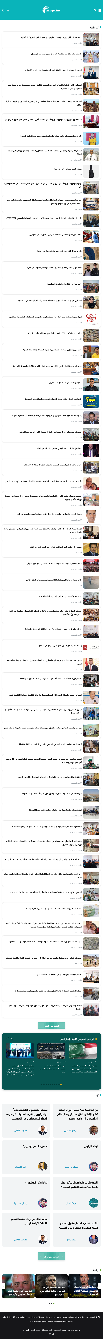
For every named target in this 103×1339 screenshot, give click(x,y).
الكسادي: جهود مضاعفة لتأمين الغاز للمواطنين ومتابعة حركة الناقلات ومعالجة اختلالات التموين (45, 694)
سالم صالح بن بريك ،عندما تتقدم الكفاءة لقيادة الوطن (29, 1220)
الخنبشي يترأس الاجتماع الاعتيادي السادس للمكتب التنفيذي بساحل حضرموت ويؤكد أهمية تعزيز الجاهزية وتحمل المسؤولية (45, 86)
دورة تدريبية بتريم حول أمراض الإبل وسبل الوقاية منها (60, 596)
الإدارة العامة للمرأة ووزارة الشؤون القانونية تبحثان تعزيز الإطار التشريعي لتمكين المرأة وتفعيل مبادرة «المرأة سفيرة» (43, 530)
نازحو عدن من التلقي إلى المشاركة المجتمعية (64, 283)
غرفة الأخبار (71, 1203)
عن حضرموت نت (74, 1329)
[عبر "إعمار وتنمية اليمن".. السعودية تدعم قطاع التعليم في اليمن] (51, 1051)
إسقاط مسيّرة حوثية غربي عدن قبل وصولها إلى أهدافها (60, 645)
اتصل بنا (26, 1329)
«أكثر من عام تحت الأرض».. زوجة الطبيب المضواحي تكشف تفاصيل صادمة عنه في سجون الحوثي (43, 481)
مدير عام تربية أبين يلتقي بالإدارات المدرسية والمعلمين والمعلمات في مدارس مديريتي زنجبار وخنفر (43, 859)
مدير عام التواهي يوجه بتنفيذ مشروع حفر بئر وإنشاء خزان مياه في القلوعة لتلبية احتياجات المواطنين (43, 957)
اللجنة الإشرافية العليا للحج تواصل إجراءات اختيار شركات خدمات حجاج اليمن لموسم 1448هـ (47, 826)
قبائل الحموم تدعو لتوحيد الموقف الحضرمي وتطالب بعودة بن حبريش (54, 563)
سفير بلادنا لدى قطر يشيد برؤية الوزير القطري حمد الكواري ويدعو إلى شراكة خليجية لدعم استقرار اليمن (44, 661)
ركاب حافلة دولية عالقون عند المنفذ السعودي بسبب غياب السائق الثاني (54, 579)
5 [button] (52, 1084)
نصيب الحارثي (20, 1130)
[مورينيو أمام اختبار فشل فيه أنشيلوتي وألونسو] (18, 1286)
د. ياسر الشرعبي (71, 1130)
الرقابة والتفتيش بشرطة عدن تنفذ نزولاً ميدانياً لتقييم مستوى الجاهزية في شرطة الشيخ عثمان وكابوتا (45, 1006)
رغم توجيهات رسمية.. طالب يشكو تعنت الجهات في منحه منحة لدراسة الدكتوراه (51, 135)
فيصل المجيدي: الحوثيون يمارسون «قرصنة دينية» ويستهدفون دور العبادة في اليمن (49, 513)
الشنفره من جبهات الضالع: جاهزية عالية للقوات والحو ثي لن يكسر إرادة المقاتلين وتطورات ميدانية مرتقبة (44, 102)
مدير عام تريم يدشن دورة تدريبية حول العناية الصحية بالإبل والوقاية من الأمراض (50, 431)
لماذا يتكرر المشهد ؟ (36, 1182)
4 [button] (54, 1084)
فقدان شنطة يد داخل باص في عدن (68, 168)
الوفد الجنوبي (91, 1145)
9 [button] (44, 1084)
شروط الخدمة (35, 1329)
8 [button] (46, 1084)
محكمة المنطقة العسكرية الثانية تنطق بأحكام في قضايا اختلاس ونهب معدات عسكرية (48, 990)
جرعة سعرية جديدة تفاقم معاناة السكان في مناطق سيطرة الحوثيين (56, 234)
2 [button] (59, 1084)
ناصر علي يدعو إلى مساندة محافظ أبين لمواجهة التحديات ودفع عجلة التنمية (52, 349)
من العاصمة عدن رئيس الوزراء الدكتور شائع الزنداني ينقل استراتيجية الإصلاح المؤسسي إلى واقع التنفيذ (77, 1113)
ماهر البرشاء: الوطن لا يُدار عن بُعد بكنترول (65, 382)
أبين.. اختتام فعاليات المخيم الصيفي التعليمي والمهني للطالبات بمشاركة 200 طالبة (50, 744)
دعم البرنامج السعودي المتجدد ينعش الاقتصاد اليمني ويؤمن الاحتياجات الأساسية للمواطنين (84, 1068)
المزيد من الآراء (51, 1256)
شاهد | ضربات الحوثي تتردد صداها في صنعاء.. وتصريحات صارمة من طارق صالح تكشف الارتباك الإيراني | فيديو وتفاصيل (44, 842)
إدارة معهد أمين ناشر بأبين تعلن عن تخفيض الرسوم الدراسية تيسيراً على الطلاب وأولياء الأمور (45, 316)
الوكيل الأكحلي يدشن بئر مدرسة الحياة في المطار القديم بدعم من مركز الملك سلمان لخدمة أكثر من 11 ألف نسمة (43, 710)
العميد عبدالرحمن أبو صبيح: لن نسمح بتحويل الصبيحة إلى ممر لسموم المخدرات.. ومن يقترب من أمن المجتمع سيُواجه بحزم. (44, 760)
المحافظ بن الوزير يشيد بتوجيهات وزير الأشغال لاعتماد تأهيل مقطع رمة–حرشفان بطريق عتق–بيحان (43, 119)
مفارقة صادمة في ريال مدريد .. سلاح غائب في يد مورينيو (52, 1290)
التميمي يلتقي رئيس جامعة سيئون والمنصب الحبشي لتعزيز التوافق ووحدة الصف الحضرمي (46, 892)
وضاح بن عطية (71, 1166)
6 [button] (50, 1084)
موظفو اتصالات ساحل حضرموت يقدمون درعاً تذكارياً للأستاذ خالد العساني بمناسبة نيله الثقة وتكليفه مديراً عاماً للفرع (45, 612)
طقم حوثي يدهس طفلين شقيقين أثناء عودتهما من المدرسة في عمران (54, 267)
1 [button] (61, 1084)
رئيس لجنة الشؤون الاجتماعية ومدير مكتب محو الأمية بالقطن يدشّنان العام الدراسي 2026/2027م (44, 218)
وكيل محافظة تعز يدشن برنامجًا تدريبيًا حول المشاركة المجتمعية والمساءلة (53, 628)
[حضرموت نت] (51, 10)
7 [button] (48, 1084)
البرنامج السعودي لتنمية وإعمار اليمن (77, 1038)
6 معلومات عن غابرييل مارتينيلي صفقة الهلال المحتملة (86, 1290)
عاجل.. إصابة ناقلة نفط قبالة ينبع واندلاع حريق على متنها (59, 250)
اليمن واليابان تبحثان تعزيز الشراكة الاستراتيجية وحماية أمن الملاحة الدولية (53, 70)
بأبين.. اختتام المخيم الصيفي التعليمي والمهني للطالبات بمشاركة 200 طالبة (52, 464)
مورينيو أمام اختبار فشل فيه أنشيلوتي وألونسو (19, 1292)
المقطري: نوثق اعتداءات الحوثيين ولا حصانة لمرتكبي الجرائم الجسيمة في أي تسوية (50, 300)
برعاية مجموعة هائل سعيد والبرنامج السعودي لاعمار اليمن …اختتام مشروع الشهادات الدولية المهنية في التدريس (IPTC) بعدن (20, 1069)
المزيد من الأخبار (51, 1025)
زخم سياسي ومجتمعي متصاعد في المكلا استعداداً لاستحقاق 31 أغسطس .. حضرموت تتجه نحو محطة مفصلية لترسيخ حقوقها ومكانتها (44, 201)
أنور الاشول (20, 1166)
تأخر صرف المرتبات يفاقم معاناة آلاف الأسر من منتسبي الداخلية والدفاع (54, 908)
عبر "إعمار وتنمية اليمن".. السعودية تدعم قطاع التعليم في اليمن (52, 1068)
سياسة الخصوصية (60, 1329)
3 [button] (56, 1084)
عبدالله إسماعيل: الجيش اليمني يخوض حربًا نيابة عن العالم (59, 448)
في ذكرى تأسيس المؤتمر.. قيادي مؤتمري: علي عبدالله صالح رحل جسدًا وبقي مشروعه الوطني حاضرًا (43, 727)
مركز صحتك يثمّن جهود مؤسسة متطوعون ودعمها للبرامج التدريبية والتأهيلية (51, 37)
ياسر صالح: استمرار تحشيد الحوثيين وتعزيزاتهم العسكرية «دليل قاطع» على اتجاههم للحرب (47, 415)
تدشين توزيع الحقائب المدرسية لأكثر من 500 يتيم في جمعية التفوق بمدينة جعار (51, 678)
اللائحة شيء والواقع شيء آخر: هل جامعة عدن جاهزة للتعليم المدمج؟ (79, 1184)
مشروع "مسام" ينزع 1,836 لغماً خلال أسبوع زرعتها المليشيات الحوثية (55, 333)
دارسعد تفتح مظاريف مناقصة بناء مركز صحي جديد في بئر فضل (56, 53)
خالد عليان (71, 1239)
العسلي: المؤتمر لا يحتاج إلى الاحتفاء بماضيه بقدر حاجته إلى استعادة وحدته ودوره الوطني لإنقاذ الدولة (45, 152)
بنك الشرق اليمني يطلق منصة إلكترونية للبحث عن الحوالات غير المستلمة (53, 398)
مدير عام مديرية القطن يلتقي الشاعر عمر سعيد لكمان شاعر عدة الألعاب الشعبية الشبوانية (47, 365)
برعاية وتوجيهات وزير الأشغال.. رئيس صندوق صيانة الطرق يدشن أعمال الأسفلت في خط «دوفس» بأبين (43, 184)
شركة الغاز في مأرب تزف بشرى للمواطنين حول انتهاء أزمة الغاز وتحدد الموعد (52, 793)
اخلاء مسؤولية (47, 1329)
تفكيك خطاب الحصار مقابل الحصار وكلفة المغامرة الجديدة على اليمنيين (78, 1224)
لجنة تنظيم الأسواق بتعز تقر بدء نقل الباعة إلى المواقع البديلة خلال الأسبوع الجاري (50, 776)
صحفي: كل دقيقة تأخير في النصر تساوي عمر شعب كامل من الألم (56, 546)
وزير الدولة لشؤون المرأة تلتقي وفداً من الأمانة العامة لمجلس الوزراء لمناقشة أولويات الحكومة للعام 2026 (43, 875)
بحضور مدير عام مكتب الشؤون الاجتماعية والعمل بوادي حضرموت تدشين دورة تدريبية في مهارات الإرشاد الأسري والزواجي (43, 497)
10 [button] (41, 1084)
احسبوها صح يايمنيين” (35, 1145)
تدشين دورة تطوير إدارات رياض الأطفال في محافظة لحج (59, 974)
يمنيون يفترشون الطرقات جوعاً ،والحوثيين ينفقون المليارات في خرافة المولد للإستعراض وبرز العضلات (26, 1113)
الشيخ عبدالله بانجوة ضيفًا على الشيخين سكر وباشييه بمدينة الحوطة (55, 809)
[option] (83, 1058)
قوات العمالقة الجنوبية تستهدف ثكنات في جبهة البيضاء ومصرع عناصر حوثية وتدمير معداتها (46, 941)
